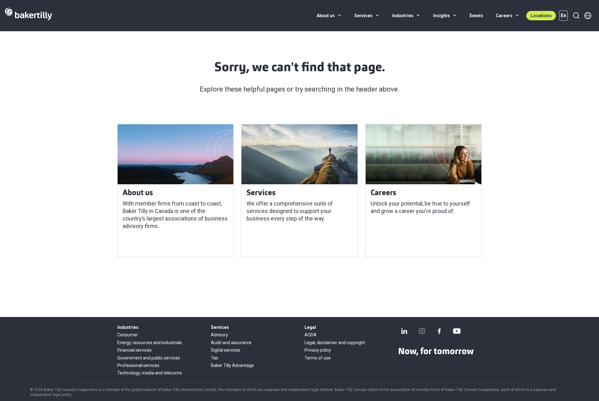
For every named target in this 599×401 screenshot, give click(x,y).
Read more (140, 244)
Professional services (138, 365)
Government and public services (148, 357)
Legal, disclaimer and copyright (334, 342)
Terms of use (317, 357)
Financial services (134, 350)
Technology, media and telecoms (149, 372)
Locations (541, 15)
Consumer (127, 334)
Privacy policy (317, 350)
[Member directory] (588, 15)
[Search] (576, 16)
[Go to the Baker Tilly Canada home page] (28, 15)
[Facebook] (439, 331)
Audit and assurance (231, 342)
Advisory (219, 334)
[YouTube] (456, 331)
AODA (310, 334)
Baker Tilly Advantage (232, 365)
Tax (214, 357)
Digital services (225, 350)
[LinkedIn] (404, 331)
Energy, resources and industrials (149, 342)
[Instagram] (422, 331)
